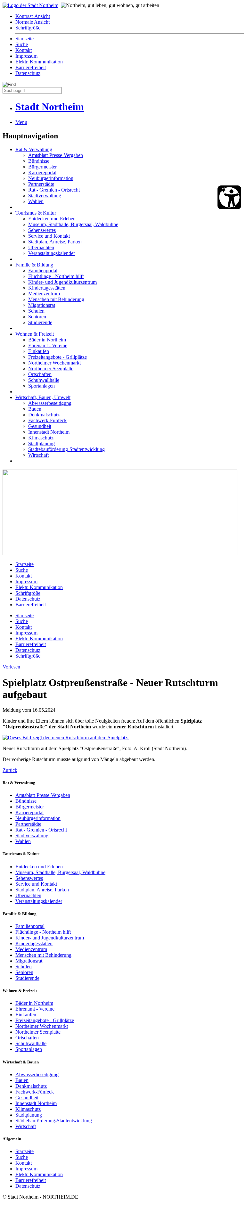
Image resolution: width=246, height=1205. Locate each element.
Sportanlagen (41, 386)
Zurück (10, 770)
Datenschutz (27, 73)
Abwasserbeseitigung (49, 403)
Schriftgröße (27, 27)
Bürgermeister (42, 166)
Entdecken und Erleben (52, 218)
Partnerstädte (41, 184)
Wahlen (36, 201)
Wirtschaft (38, 455)
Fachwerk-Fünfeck (47, 420)
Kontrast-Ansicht (32, 16)
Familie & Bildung (34, 264)
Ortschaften (40, 374)
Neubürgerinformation (50, 178)
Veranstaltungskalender (51, 253)
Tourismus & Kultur (35, 213)
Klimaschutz (40, 437)
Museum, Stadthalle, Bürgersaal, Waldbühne (73, 224)
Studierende (40, 322)
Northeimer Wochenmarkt (54, 362)
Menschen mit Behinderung (56, 299)
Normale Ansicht (32, 22)
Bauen (34, 409)
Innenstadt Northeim (49, 432)
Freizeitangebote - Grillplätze (57, 357)
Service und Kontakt (49, 236)
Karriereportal (42, 172)
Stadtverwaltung (44, 195)
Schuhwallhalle (43, 380)
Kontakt (23, 50)
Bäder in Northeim (47, 339)
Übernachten (41, 247)
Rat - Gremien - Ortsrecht (54, 190)
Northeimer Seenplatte (50, 368)
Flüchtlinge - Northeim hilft (56, 276)
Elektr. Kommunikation (39, 61)
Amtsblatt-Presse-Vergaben (55, 155)
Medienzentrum (44, 293)
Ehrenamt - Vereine (47, 345)
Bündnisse (38, 161)
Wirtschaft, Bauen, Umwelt (42, 397)
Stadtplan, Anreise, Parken (55, 241)
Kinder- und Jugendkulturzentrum (62, 282)
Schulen (36, 311)
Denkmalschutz (44, 414)
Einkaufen (38, 351)
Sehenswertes (42, 230)
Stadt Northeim (49, 106)
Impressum (26, 56)
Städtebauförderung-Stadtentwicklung (66, 449)
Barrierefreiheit (30, 67)
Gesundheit (39, 426)
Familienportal (42, 270)
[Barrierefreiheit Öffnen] (229, 197)
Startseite (24, 38)
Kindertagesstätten (46, 288)
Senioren (37, 316)
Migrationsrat (41, 305)
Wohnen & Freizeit (34, 334)
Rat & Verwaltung (33, 149)
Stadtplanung (41, 443)
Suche (21, 44)
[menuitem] (129, 16)
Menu (21, 122)
